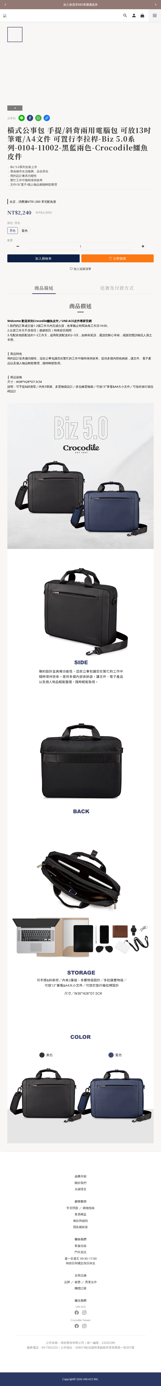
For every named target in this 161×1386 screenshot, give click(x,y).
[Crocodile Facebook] (76, 1325)
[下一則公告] (156, 4)
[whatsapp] (38, 118)
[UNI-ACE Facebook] (76, 1312)
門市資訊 (80, 1252)
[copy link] (47, 118)
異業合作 (91, 1282)
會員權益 (80, 1214)
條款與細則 (80, 1221)
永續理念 (80, 1189)
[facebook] (30, 118)
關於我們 (80, 1183)
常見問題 (72, 1208)
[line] (21, 118)
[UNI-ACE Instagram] (84, 1312)
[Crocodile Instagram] (84, 1325)
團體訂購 (80, 1288)
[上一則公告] (5, 4)
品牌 (67, 1282)
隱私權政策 (80, 1227)
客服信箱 (80, 1246)
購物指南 (89, 1208)
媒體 (77, 1282)
